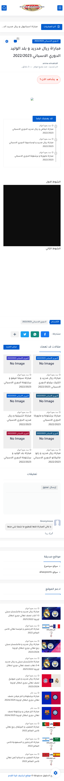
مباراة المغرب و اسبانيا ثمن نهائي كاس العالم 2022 (22, 760)
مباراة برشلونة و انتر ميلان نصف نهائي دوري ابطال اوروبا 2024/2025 (22, 698)
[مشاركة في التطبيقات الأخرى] (15, 334)
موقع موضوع (51, 565)
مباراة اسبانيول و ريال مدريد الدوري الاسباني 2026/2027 (19, 27)
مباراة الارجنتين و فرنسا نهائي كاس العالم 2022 (21, 631)
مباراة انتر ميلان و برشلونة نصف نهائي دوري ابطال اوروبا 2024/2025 (22, 714)
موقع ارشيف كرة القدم (19, 776)
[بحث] (4, 8)
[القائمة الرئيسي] (59, 8)
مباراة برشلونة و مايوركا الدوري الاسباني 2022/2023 (47, 420)
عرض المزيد (11, 347)
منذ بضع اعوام (45, 125)
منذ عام (33, 693)
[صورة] (51, 613)
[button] (45, 334)
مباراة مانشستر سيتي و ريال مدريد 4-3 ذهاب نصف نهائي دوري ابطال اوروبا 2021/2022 (22, 666)
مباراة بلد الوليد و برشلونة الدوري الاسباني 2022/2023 (17, 458)
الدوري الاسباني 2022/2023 (46, 41)
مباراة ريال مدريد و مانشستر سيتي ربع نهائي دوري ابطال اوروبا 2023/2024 (22, 648)
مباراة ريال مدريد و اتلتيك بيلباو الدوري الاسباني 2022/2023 (49, 383)
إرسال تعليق (49, 487)
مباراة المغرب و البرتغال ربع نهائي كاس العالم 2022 (22, 729)
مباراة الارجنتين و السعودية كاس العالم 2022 (23, 744)
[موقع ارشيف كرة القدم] (32, 7)
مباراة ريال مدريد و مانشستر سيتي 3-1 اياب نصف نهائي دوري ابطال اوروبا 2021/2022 (22, 616)
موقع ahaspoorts (48, 571)
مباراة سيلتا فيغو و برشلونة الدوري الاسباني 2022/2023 (17, 383)
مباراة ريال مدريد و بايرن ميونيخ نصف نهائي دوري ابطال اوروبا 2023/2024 (24, 683)
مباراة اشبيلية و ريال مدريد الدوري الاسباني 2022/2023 (19, 420)
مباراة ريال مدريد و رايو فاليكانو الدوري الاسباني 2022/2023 (47, 458)
